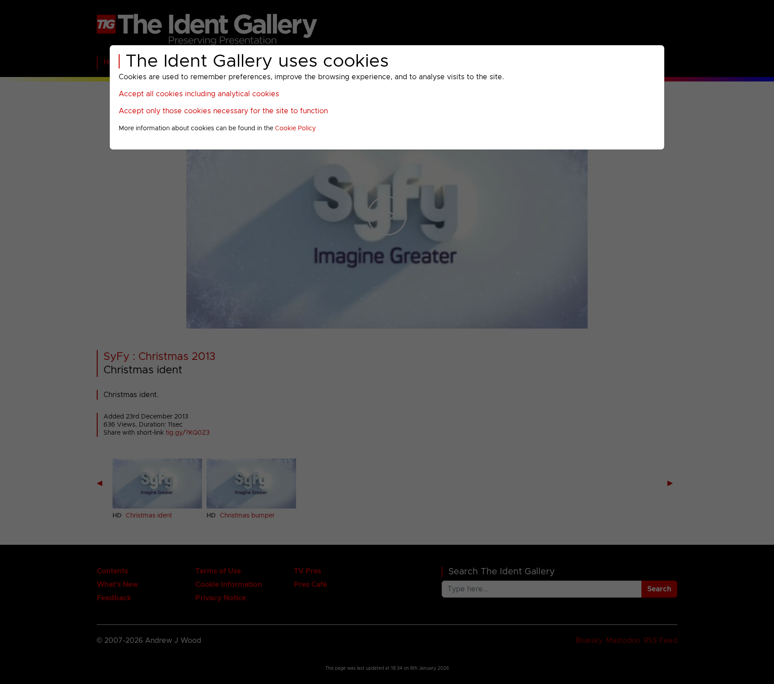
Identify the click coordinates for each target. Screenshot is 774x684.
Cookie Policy (295, 128)
